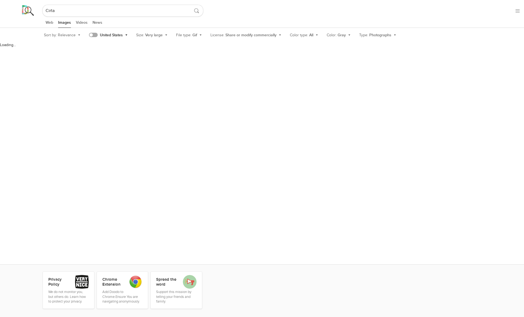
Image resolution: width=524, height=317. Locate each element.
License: (243, 35)
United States (111, 35)
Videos (82, 22)
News (97, 22)
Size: (149, 35)
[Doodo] (21, 11)
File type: (186, 35)
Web (49, 22)
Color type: (301, 35)
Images (64, 22)
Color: (336, 35)
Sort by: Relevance (60, 35)
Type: (375, 35)
